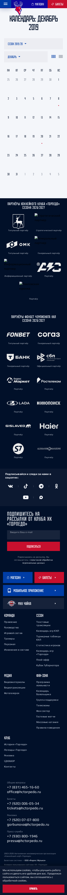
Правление (10, 622)
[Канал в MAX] (41, 497)
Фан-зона (42, 675)
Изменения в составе (16, 649)
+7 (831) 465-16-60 (23, 787)
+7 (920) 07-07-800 (23, 820)
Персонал (9, 644)
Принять (33, 888)
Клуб (7, 738)
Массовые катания (47, 722)
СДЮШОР (9, 761)
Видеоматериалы (14, 682)
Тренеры (9, 638)
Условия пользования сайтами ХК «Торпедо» (25, 864)
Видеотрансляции (14, 687)
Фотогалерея (11, 693)
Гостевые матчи (45, 716)
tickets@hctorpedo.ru (25, 808)
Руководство (11, 627)
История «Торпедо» (15, 744)
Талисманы (43, 705)
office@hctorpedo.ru (24, 792)
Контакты (9, 766)
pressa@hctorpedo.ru (24, 841)
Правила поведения (48, 727)
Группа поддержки (47, 699)
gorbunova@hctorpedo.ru (28, 824)
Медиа (8, 675)
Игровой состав (13, 633)
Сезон (39, 615)
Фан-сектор (43, 711)
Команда (9, 615)
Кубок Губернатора (47, 665)
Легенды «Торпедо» (15, 749)
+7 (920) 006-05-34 (23, 803)
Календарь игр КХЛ (47, 630)
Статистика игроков (48, 645)
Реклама (9, 755)
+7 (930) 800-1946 (22, 836)
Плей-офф (42, 659)
